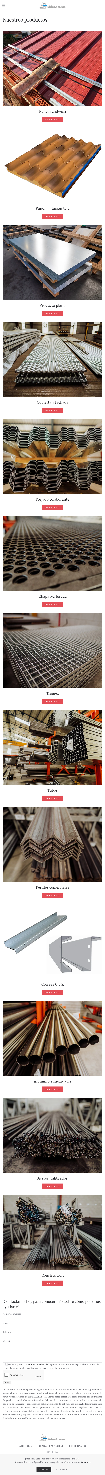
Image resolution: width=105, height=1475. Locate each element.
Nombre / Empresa (12, 1313)
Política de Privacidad (38, 1364)
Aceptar (44, 1469)
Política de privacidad (50, 1446)
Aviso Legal (25, 1446)
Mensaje (7, 1341)
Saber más (86, 1462)
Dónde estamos (77, 1446)
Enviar (7, 1382)
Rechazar (61, 1469)
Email (5, 1322)
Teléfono (7, 1331)
